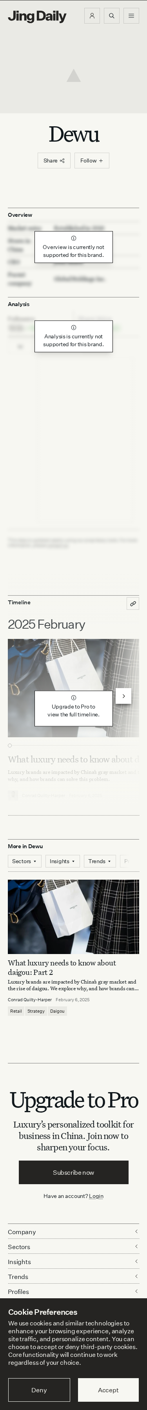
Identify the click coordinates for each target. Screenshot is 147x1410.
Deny (39, 1390)
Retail (16, 1011)
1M (21, 347)
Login (96, 1195)
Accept (108, 1390)
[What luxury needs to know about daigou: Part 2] (73, 917)
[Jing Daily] (37, 17)
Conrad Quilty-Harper (30, 999)
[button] (92, 16)
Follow (88, 160)
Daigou (57, 1011)
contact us (57, 545)
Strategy (36, 1011)
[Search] (112, 16)
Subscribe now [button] (73, 1172)
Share (51, 160)
